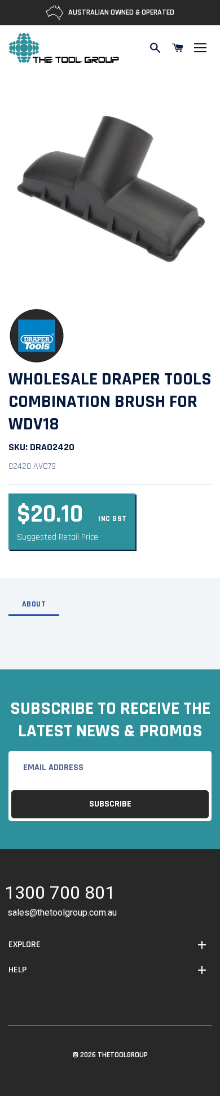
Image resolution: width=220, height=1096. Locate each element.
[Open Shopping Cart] (177, 48)
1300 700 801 (60, 894)
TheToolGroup (123, 1055)
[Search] (155, 48)
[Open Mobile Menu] (200, 48)
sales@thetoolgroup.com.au (62, 912)
